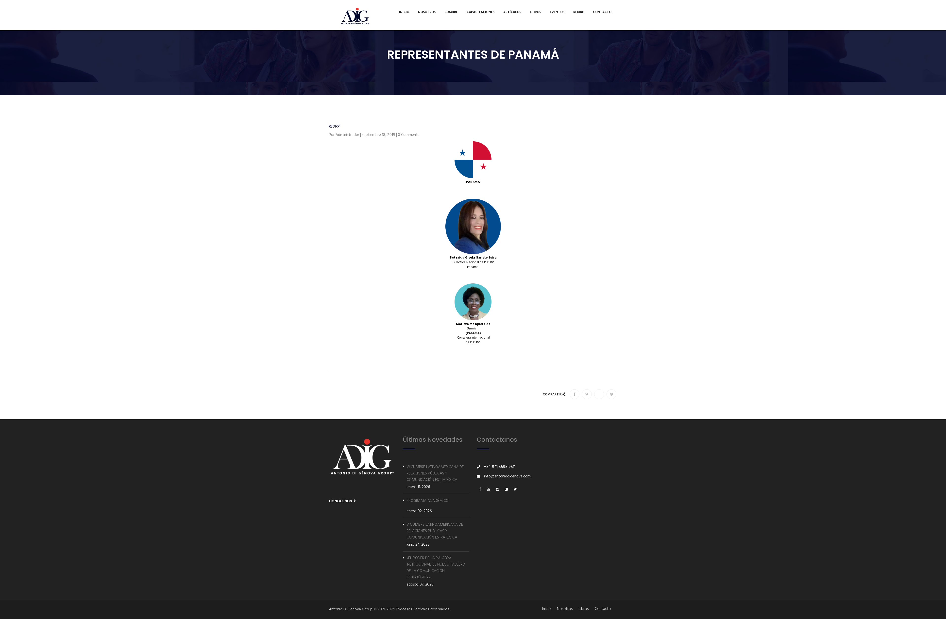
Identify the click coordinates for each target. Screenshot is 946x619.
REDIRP (578, 12)
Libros (535, 12)
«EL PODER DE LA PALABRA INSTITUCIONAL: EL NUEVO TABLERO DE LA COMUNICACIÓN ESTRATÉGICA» (435, 568)
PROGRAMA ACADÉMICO (427, 501)
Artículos (512, 12)
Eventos (557, 12)
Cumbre (451, 12)
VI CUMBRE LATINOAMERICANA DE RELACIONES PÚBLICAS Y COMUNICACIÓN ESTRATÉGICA (435, 473)
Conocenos (341, 501)
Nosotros (427, 12)
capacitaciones (480, 12)
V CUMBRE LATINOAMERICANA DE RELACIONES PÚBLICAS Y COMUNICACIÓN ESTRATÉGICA (434, 531)
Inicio (404, 12)
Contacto (602, 12)
